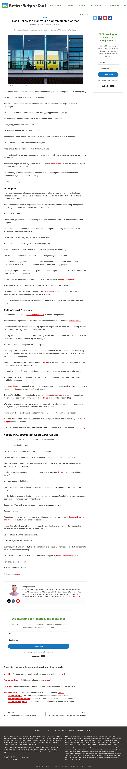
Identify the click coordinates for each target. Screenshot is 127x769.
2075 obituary (79, 428)
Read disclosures (71, 30)
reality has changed (47, 398)
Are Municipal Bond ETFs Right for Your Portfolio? (67, 714)
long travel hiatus (57, 164)
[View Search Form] (124, 5)
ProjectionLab (11, 680)
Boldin (7, 674)
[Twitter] (9, 601)
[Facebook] (13, 601)
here (84, 736)
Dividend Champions (17, 702)
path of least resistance (35, 315)
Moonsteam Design (84, 766)
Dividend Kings (15, 696)
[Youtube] (18, 601)
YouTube (81, 5)
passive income (13, 386)
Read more (77, 596)
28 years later (65, 472)
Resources (60, 731)
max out (48, 292)
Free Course (55, 5)
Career (45, 17)
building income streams (61, 395)
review (61, 674)
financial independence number (68, 556)
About (38, 731)
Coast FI (45, 362)
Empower (8, 686)
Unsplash (17, 574)
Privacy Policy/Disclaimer (80, 731)
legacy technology (67, 279)
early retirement (75, 321)
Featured (48, 731)
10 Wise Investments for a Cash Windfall (20, 714)
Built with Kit (38, 656)
